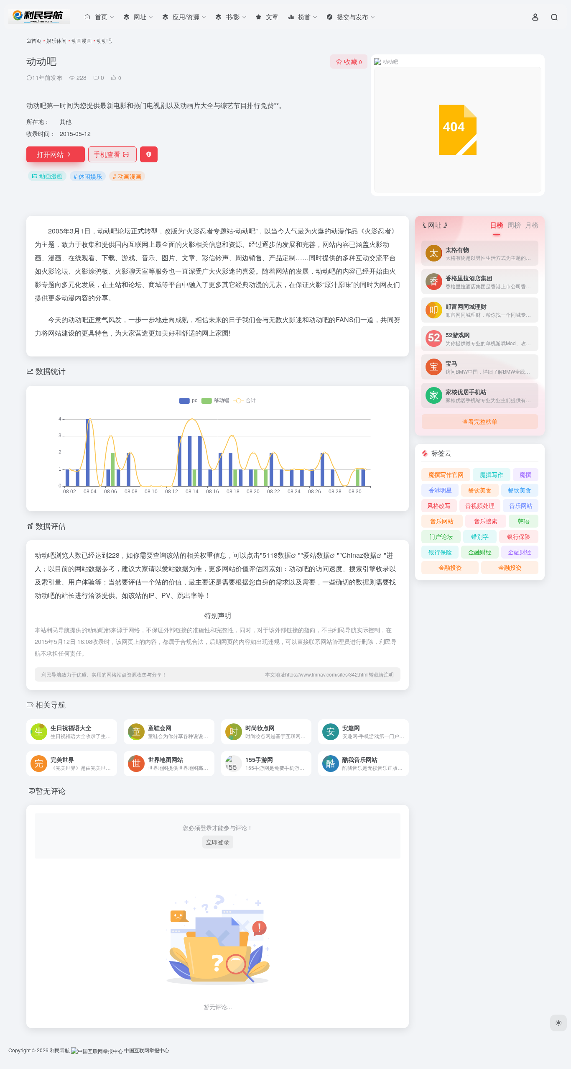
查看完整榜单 (479, 421)
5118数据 (277, 555)
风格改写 (439, 505)
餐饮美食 (480, 490)
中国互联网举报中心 (146, 1050)
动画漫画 (81, 40)
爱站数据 (316, 555)
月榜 (531, 225)
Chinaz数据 (359, 555)
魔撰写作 (491, 474)
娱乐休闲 (56, 40)
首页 (36, 40)
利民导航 (60, 1050)
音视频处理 (480, 505)
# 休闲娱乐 (88, 176)
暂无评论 (51, 790)
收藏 (353, 61)
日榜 (496, 225)
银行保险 (518, 536)
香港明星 (440, 490)
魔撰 (525, 474)
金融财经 (480, 552)
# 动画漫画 (127, 176)
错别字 (480, 536)
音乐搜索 (485, 521)
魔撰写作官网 (446, 474)
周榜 (514, 225)
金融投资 (450, 567)
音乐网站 (521, 505)
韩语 (524, 521)
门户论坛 (441, 536)
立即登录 (217, 842)
